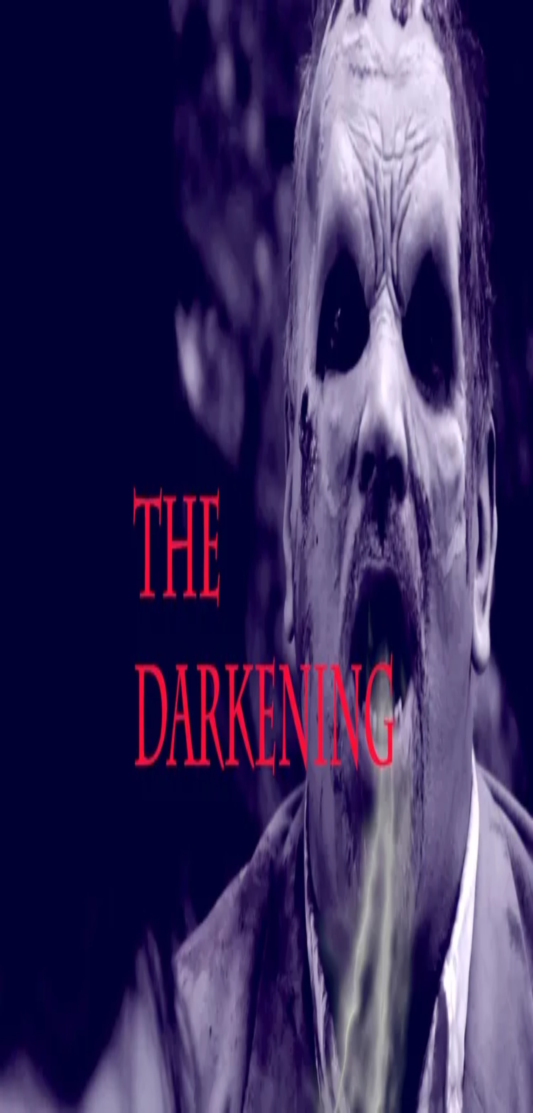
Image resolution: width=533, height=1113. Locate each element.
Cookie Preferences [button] (34, 877)
